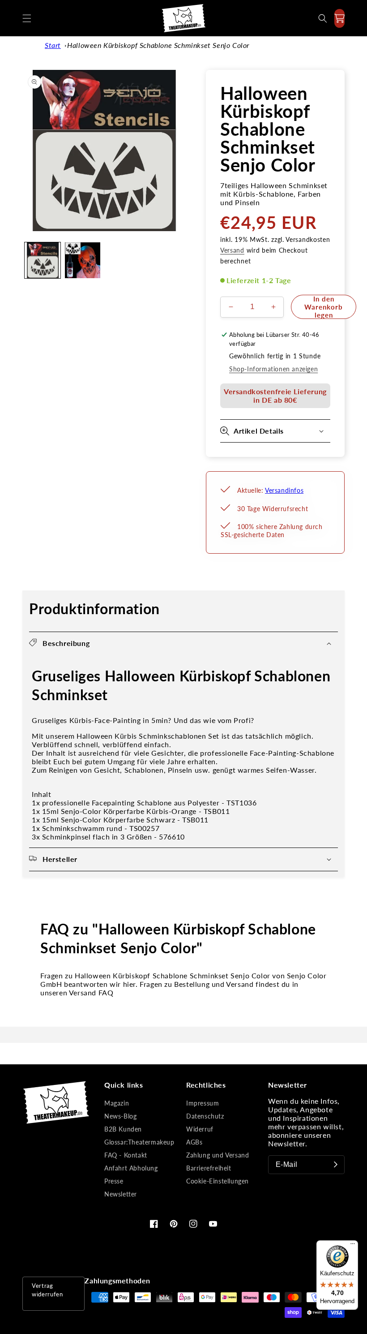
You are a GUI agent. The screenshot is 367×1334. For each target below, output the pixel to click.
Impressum (202, 1103)
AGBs (194, 1142)
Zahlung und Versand (217, 1155)
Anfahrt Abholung (131, 1168)
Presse (114, 1181)
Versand (232, 250)
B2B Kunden (123, 1129)
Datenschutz (205, 1116)
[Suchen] (322, 18)
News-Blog (120, 1116)
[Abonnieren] (335, 1164)
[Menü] (352, 1245)
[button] (27, 18)
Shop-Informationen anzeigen (273, 369)
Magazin (116, 1103)
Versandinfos (284, 490)
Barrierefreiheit (208, 1168)
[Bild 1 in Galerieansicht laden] (42, 260)
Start (53, 45)
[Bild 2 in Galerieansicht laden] (83, 260)
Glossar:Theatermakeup (139, 1142)
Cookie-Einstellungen (217, 1181)
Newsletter (120, 1194)
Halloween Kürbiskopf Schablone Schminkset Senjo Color (158, 45)
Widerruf (199, 1129)
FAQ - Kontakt (125, 1155)
